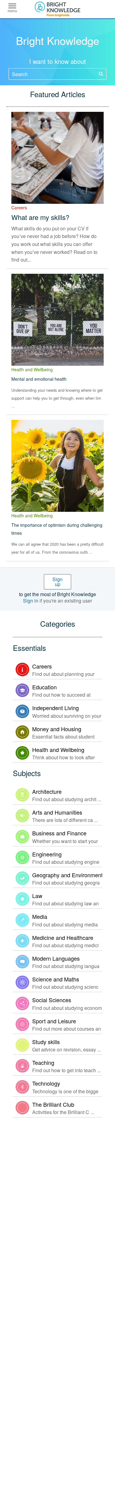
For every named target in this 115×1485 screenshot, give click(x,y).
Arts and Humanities (57, 812)
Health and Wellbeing (32, 369)
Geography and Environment (67, 875)
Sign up (57, 582)
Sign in (30, 600)
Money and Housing (56, 729)
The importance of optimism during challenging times (56, 529)
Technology (46, 1083)
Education (44, 687)
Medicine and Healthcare (62, 937)
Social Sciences (51, 1000)
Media (39, 916)
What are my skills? (40, 217)
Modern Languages (56, 958)
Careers (19, 207)
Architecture (47, 791)
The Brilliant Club (53, 1104)
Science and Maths (55, 979)
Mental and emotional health (39, 379)
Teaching (43, 1062)
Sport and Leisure (54, 1021)
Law (37, 896)
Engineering (47, 854)
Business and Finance (59, 833)
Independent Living (55, 708)
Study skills (46, 1042)
